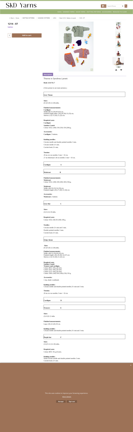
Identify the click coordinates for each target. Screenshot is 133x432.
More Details (66, 397)
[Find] (126, 6)
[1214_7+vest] (118, 43)
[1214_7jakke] (118, 34)
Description (48, 74)
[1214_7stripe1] (118, 52)
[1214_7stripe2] (118, 61)
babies (10, 27)
